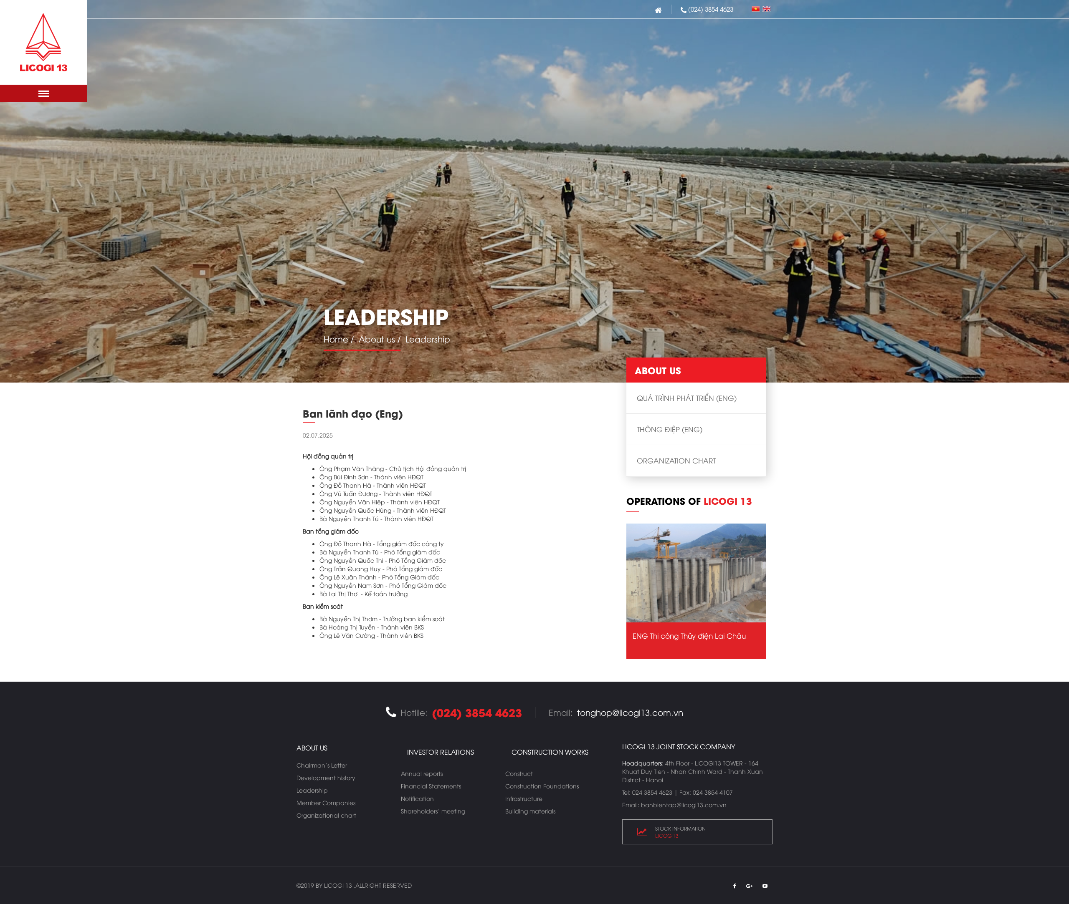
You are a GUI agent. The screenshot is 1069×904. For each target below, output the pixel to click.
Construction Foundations (542, 786)
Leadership (312, 790)
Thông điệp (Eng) (669, 429)
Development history (325, 777)
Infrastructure (523, 798)
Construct (519, 773)
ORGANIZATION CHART (676, 460)
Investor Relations (440, 751)
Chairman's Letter (321, 765)
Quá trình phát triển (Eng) (687, 398)
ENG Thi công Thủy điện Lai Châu (689, 635)
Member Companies (325, 802)
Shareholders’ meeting (433, 811)
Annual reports (422, 773)
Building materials (530, 811)
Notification (417, 798)
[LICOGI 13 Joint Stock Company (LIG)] (43, 42)
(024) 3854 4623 (710, 9)
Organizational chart (326, 815)
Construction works (550, 751)
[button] (43, 93)
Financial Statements (431, 786)
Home (336, 338)
